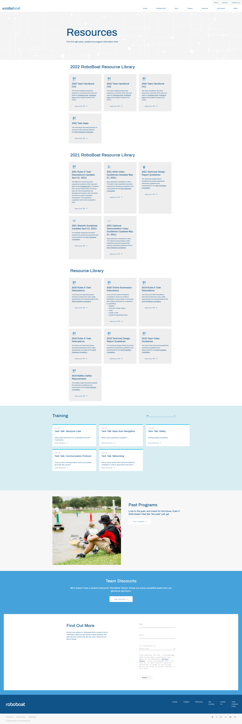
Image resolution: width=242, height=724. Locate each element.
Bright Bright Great (25, 721)
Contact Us (10, 717)
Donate (174, 702)
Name (141, 624)
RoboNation (32, 717)
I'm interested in (147, 646)
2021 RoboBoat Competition (116, 248)
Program (186, 702)
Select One (144, 648)
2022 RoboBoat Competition (83, 132)
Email (141, 635)
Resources (198, 702)
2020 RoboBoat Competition (81, 301)
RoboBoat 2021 (85, 186)
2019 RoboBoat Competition (151, 301)
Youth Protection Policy (235, 704)
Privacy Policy (21, 717)
